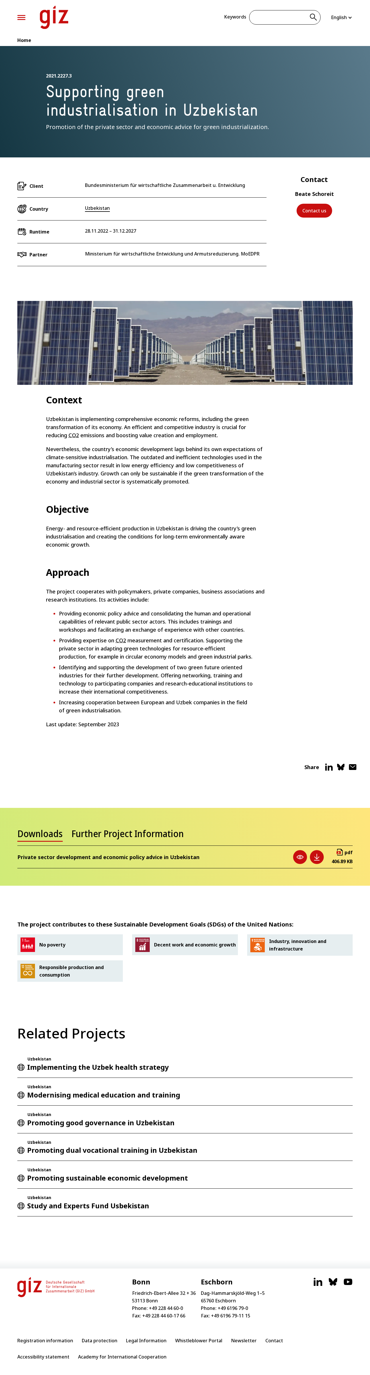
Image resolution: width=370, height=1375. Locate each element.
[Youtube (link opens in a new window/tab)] (348, 1285)
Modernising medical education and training (103, 1095)
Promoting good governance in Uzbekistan (101, 1122)
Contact (274, 1340)
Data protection (99, 1340)
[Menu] (21, 17)
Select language (342, 17)
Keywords (235, 17)
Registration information (45, 1340)
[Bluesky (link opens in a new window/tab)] (333, 1285)
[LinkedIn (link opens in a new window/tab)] (318, 1285)
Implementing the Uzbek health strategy (98, 1067)
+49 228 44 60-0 (166, 1308)
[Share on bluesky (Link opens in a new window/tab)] (341, 769)
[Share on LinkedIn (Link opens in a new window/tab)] (329, 769)
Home (24, 40)
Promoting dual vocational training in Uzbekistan (112, 1150)
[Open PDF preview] (300, 857)
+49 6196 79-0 (233, 1308)
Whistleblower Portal (198, 1340)
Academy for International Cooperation (122, 1357)
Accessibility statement (43, 1357)
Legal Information (146, 1340)
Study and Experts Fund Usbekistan (88, 1205)
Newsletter (244, 1340)
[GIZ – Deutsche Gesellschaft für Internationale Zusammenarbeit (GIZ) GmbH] (54, 17)
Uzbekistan (97, 208)
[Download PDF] (317, 857)
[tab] (40, 835)
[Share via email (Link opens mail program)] (353, 769)
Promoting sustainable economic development (107, 1178)
